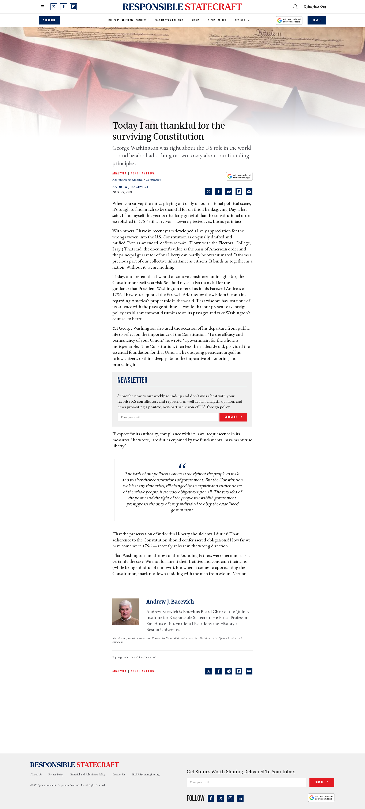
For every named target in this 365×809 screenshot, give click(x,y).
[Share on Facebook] (218, 191)
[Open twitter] (53, 6)
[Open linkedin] (240, 798)
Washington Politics (169, 20)
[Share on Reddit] (228, 191)
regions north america (127, 179)
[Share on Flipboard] (239, 191)
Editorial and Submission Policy (87, 774)
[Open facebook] (63, 6)
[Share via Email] (249, 191)
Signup (319, 782)
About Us (36, 774)
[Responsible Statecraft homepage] (74, 764)
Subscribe (49, 20)
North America (143, 173)
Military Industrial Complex (127, 20)
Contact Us (118, 774)
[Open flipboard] (73, 6)
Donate (317, 20)
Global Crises (217, 20)
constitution (153, 179)
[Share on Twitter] (208, 191)
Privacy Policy (56, 774)
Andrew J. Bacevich (130, 187)
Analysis (119, 173)
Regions (240, 20)
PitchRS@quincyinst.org (145, 774)
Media (195, 20)
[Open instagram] (230, 798)
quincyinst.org (315, 6)
